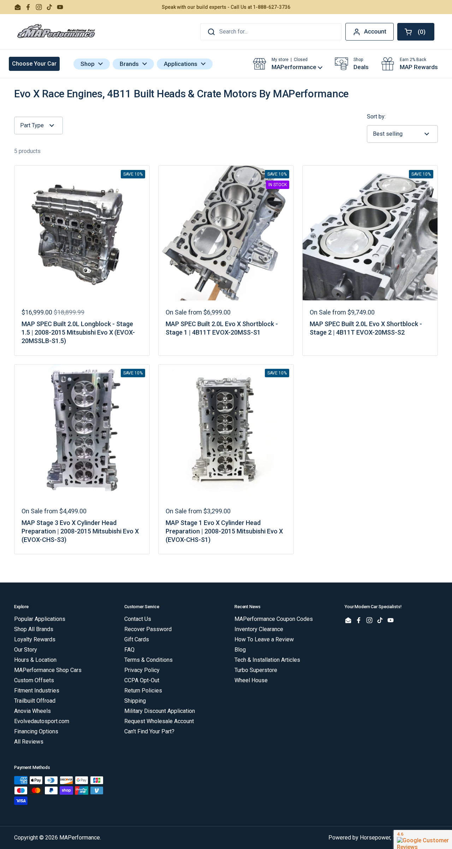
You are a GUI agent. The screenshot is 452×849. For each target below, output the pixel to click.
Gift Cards (136, 639)
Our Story (25, 649)
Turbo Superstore (255, 670)
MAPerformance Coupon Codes (273, 619)
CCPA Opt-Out (141, 680)
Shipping (135, 700)
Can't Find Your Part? (149, 731)
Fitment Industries (36, 690)
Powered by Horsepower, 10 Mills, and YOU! (383, 837)
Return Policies (143, 690)
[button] (415, 32)
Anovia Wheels (32, 711)
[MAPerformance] (56, 31)
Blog (240, 649)
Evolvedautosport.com (41, 721)
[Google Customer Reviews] (423, 839)
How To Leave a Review (264, 639)
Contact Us (137, 619)
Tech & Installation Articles (267, 659)
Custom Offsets (34, 680)
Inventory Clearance (258, 629)
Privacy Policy (142, 670)
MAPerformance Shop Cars (48, 670)
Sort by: (376, 116)
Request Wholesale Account (159, 721)
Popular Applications (39, 619)
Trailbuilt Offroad (34, 700)
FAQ (129, 649)
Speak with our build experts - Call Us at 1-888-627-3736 (226, 7)
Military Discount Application (159, 711)
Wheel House (251, 680)
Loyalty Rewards (34, 639)
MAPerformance (79, 837)
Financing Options (36, 731)
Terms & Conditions (148, 659)
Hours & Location (35, 659)
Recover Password (148, 629)
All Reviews (28, 741)
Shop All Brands (33, 629)
